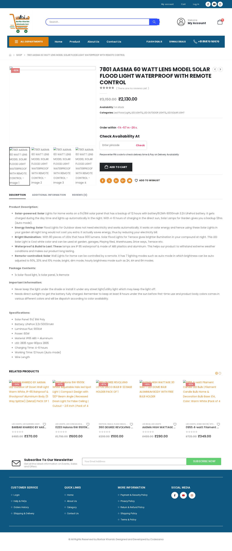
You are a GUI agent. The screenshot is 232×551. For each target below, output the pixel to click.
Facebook (102, 181)
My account (167, 4)
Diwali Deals (177, 41)
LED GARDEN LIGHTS (32, 424)
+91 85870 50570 (208, 41)
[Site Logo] (21, 22)
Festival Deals (106, 424)
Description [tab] (17, 195)
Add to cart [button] (43, 386)
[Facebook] (208, 4)
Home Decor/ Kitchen (207, 424)
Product (75, 41)
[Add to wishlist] (44, 424)
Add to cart (118, 167)
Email (129, 181)
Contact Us (114, 41)
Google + (123, 181)
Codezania (156, 539)
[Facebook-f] (174, 495)
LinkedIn (116, 181)
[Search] (154, 22)
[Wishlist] (211, 22)
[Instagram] (220, 4)
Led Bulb (146, 424)
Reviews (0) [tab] (79, 195)
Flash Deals (154, 41)
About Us (93, 41)
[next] (220, 69)
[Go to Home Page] (10, 55)
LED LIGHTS (137, 112)
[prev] (215, 69)
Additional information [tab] (49, 195)
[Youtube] (214, 4)
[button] (10, 106)
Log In (196, 4)
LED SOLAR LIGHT (176, 112)
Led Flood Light (122, 112)
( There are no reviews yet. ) (132, 88)
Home (58, 41)
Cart (183, 4)
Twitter (109, 181)
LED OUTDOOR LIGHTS (155, 112)
